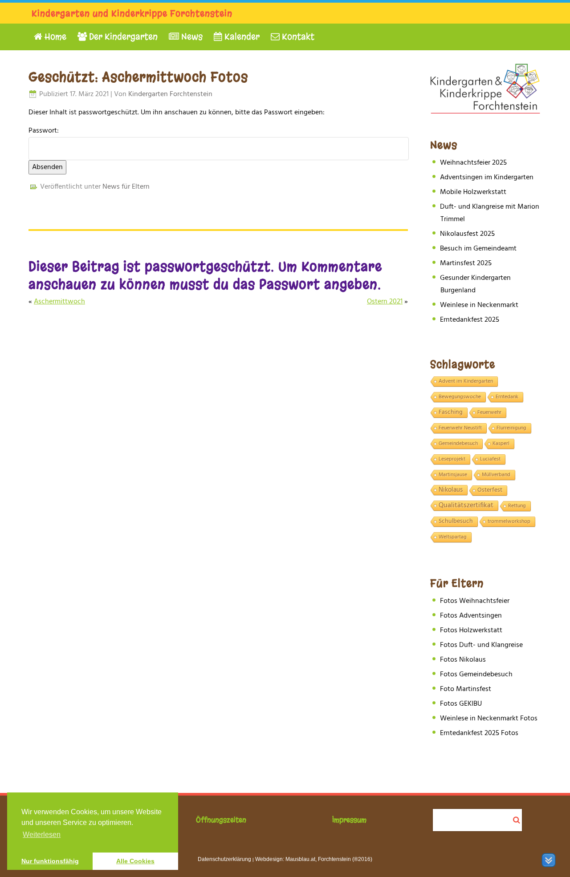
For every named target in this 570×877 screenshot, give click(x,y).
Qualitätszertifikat (466, 506)
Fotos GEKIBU (461, 704)
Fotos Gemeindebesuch (476, 674)
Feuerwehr (489, 412)
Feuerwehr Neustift (460, 428)
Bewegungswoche (460, 396)
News (191, 37)
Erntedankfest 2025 (469, 320)
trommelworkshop (509, 521)
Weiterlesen (42, 834)
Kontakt (297, 37)
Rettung (517, 505)
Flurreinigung (511, 428)
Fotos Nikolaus (463, 660)
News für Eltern (126, 187)
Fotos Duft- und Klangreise (481, 645)
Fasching (451, 412)
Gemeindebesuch (458, 443)
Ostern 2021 (385, 301)
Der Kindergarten (122, 37)
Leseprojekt (452, 459)
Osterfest (489, 490)
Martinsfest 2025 (466, 263)
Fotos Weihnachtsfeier (474, 601)
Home (54, 37)
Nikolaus (451, 490)
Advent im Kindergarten (466, 381)
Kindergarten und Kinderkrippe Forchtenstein (132, 14)
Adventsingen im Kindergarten (486, 177)
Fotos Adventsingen (471, 616)
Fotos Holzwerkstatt (471, 630)
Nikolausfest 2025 (467, 234)
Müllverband (496, 474)
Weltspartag (453, 537)
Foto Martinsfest (465, 689)
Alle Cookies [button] (135, 861)
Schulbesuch (456, 521)
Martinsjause (453, 474)
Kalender (241, 37)
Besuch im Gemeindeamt (478, 249)
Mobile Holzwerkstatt (473, 192)
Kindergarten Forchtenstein (170, 94)
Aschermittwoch (59, 301)
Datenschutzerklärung (224, 859)
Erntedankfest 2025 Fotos (479, 733)
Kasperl (501, 443)
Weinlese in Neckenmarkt (479, 305)
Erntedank (507, 396)
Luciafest (490, 459)
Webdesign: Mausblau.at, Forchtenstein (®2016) (313, 859)
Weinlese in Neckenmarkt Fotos (488, 718)
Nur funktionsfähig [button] (50, 861)
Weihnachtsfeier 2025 (473, 163)
